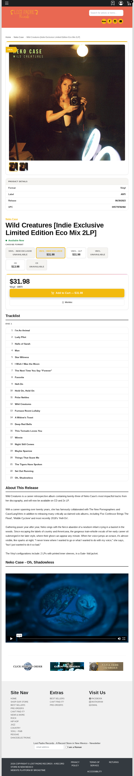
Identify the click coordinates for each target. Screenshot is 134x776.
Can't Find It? (18, 712)
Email (94, 705)
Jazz (13, 725)
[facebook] (109, 21)
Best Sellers (18, 705)
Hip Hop (15, 721)
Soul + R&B (16, 731)
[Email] (120, 21)
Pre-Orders (17, 708)
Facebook (96, 698)
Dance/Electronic (21, 738)
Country (15, 728)
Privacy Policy (75, 764)
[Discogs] (104, 21)
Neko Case (19, 37)
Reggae (15, 734)
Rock (13, 718)
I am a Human (75, 747)
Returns (114, 762)
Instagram (97, 702)
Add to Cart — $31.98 (69, 293)
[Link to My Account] (121, 3)
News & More (18, 715)
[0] (129, 4)
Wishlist (68, 302)
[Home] (24, 14)
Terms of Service (95, 764)
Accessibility (94, 771)
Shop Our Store (19, 702)
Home (8, 37)
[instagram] (115, 21)
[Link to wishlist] (113, 3)
